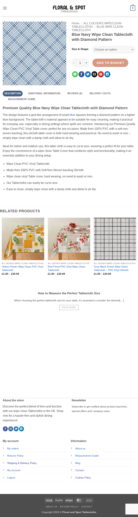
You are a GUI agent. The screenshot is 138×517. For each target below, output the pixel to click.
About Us (52, 506)
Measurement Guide (87, 455)
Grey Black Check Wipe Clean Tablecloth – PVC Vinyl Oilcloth (111, 268)
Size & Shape (80, 49)
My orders (13, 448)
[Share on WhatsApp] (75, 74)
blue (72, 114)
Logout (11, 477)
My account (13, 470)
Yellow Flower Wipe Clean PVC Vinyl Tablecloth (22, 268)
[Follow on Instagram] (10, 428)
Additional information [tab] (44, 93)
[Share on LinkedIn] (107, 74)
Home (75, 23)
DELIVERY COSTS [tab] (100, 93)
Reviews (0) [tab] (74, 93)
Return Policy (69, 506)
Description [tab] (12, 93)
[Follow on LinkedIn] (21, 428)
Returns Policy (15, 455)
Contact (79, 470)
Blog (77, 463)
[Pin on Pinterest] (101, 74)
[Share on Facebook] (81, 74)
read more (69, 307)
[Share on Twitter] (88, 74)
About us (80, 448)
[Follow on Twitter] (16, 428)
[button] (5, 8)
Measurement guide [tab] (21, 99)
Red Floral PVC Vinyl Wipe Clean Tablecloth (66, 268)
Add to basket (110, 63)
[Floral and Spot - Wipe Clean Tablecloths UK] (69, 8)
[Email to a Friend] (94, 74)
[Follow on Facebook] (5, 428)
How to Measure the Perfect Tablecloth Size (69, 293)
